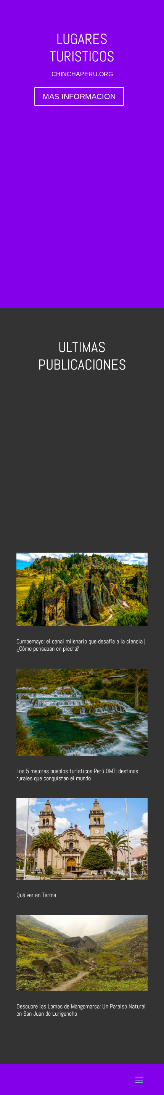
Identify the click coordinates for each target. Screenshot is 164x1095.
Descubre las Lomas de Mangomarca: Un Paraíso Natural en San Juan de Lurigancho (81, 1010)
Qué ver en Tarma (36, 895)
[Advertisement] (82, 203)
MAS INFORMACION (79, 96)
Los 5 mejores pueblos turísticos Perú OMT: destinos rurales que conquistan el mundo (77, 774)
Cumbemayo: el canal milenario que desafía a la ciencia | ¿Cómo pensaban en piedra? (81, 645)
